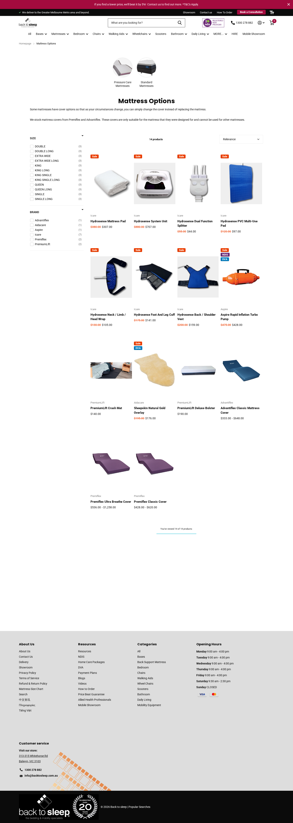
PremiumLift (97, 402)
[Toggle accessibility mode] (272, 12)
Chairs (97, 33)
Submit (179, 22)
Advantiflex (227, 402)
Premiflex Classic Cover (150, 502)
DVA (80, 667)
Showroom (189, 12)
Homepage (25, 43)
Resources (87, 644)
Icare (93, 215)
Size (33, 138)
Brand (34, 212)
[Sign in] (261, 22)
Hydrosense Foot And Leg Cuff (154, 314)
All (29, 33)
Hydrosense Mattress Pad (108, 221)
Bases (39, 33)
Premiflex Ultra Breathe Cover (110, 502)
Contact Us (26, 656)
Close (288, 4)
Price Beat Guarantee (91, 694)
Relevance (229, 139)
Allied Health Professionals (94, 699)
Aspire (224, 309)
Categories (147, 644)
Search (23, 694)
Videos (82, 683)
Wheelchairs (139, 33)
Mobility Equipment (149, 705)
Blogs (81, 678)
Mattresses (58, 33)
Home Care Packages (91, 662)
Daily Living (198, 33)
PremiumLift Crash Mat (106, 408)
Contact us (206, 12)
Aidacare (139, 402)
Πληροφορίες (27, 705)
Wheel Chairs (145, 683)
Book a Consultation (251, 12)
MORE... (218, 33)
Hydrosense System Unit (150, 221)
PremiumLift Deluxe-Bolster (196, 408)
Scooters (160, 33)
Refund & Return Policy (33, 683)
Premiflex (95, 496)
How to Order (86, 689)
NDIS (81, 656)
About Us (26, 644)
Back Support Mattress (151, 662)
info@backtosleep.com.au (41, 775)
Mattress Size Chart (31, 689)
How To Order (224, 12)
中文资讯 (24, 699)
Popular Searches (139, 806)
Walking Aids (116, 33)
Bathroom (177, 33)
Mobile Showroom (254, 33)
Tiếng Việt (25, 710)
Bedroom (79, 33)
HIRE (235, 33)
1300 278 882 (244, 22)
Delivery (24, 662)
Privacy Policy (27, 672)
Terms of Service (29, 678)
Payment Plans (87, 672)
